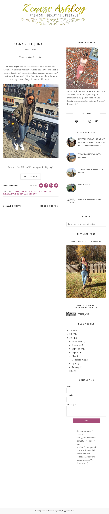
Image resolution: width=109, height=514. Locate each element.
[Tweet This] (41, 185)
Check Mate (84, 184)
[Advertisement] (11, 491)
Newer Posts (13, 206)
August (75, 352)
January (75, 367)
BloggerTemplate (68, 511)
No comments (11, 186)
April (74, 363)
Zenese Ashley (48, 511)
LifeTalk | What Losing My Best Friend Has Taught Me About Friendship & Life (92, 142)
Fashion (25, 192)
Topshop (32, 194)
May (74, 356)
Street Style (18, 194)
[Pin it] (56, 185)
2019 (72, 330)
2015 (72, 371)
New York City (39, 192)
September (77, 348)
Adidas (15, 192)
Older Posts (48, 206)
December (77, 341)
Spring (6, 194)
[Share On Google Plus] (51, 185)
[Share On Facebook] (46, 185)
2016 (72, 337)
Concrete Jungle (31, 44)
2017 (72, 334)
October (76, 345)
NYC (51, 192)
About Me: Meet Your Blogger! (86, 241)
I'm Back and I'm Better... (90, 199)
